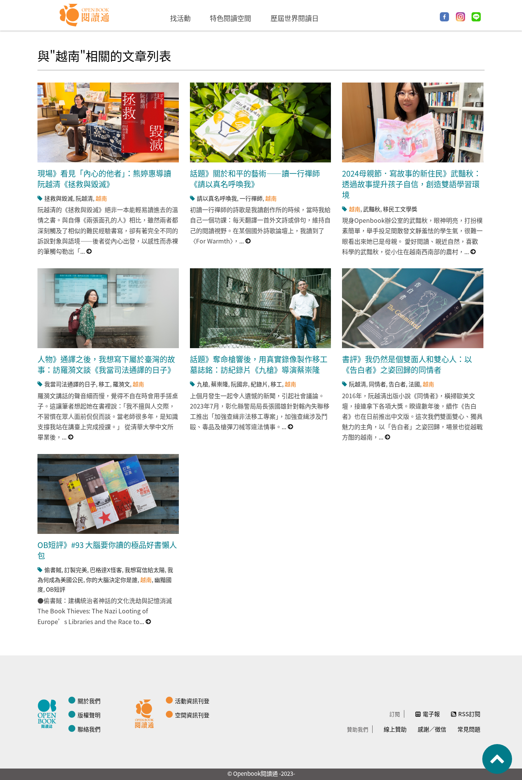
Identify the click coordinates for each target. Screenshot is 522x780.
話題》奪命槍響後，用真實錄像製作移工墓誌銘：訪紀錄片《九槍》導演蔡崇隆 (258, 364)
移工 (104, 384)
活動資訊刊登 (192, 701)
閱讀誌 (48, 713)
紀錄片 (259, 384)
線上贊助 (395, 729)
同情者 (377, 384)
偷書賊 (53, 570)
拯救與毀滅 (58, 198)
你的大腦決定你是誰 (112, 580)
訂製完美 (75, 570)
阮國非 (239, 384)
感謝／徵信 (432, 729)
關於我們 (89, 701)
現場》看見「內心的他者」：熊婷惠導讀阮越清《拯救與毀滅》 (104, 179)
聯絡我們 (89, 729)
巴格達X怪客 (106, 570)
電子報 (431, 714)
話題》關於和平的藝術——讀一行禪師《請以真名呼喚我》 (255, 179)
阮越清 (84, 198)
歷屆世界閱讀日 (295, 18)
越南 (101, 198)
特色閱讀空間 (230, 18)
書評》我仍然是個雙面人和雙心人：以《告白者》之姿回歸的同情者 (407, 364)
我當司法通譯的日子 (70, 384)
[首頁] (85, 15)
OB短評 (55, 589)
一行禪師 (251, 198)
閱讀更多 (89, 251)
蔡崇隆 (219, 384)
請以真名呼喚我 (217, 198)
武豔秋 (371, 209)
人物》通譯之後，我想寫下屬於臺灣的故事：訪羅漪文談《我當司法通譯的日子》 (106, 364)
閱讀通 (146, 713)
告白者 (397, 384)
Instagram (460, 16)
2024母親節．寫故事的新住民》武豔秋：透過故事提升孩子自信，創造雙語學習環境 (411, 184)
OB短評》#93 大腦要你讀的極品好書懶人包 (107, 550)
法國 (414, 384)
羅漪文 (121, 384)
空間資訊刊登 (192, 715)
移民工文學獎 (400, 209)
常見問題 (468, 729)
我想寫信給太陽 (145, 570)
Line (476, 16)
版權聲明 (89, 715)
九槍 (202, 384)
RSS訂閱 (469, 714)
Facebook (444, 16)
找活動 (180, 18)
